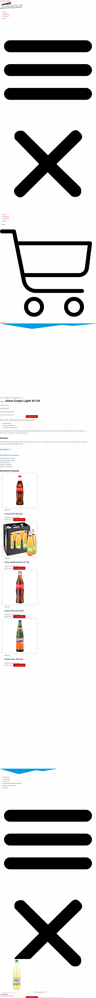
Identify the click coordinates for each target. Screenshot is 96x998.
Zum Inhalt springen (5, 1)
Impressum (6, 781)
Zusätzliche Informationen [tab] (10, 427)
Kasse (4, 18)
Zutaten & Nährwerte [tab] (9, 425)
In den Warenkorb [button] (19, 519)
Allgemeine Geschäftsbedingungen (12, 783)
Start (1, 398)
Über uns (5, 787)
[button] (48, 116)
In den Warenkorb (31, 416)
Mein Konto (6, 14)
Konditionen (6, 777)
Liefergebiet (6, 779)
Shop (4, 12)
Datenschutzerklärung (9, 785)
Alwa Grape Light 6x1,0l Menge (7, 414)
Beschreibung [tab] (6, 423)
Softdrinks (6, 398)
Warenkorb (6, 16)
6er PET (33, 420)
